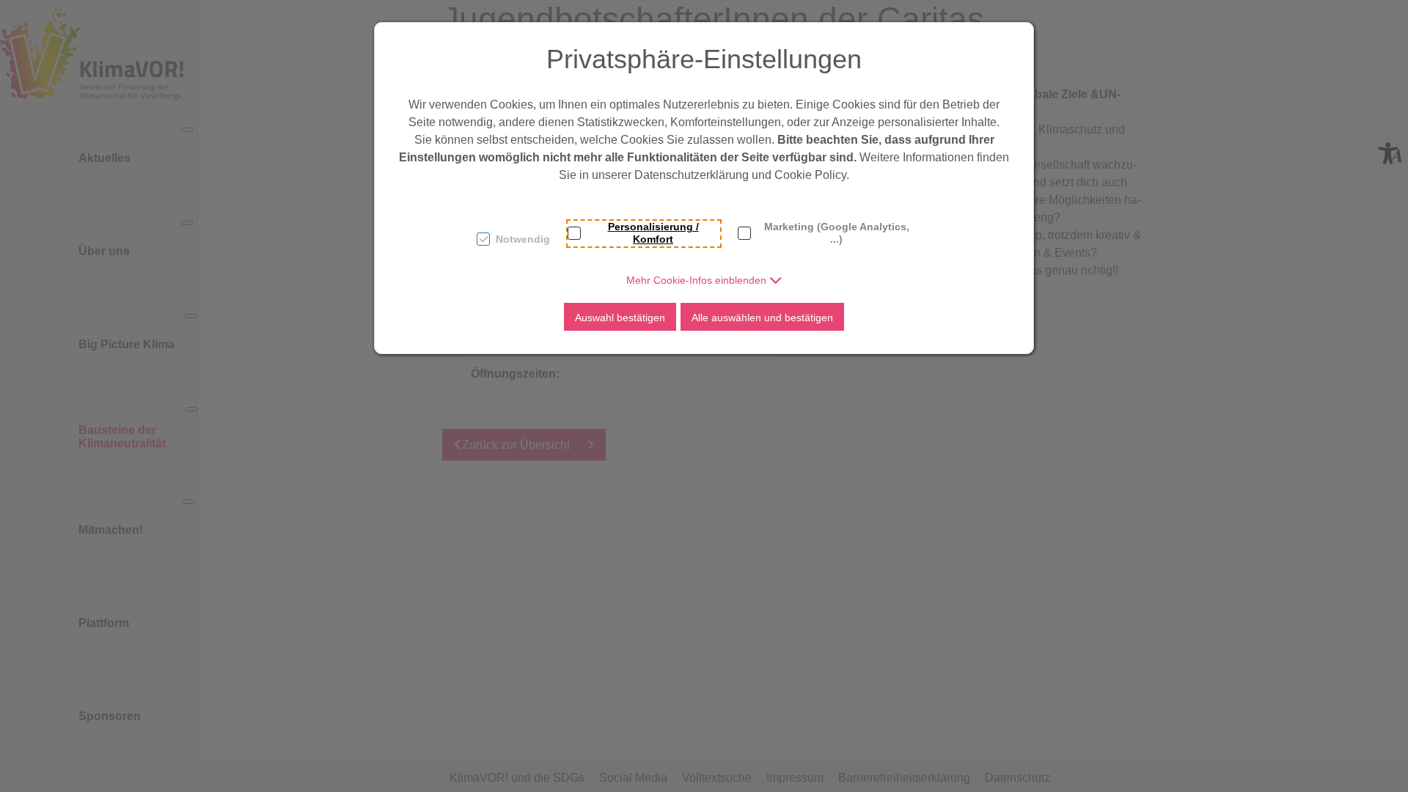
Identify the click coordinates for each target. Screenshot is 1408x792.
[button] (704, 280)
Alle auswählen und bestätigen (762, 317)
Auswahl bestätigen (620, 317)
